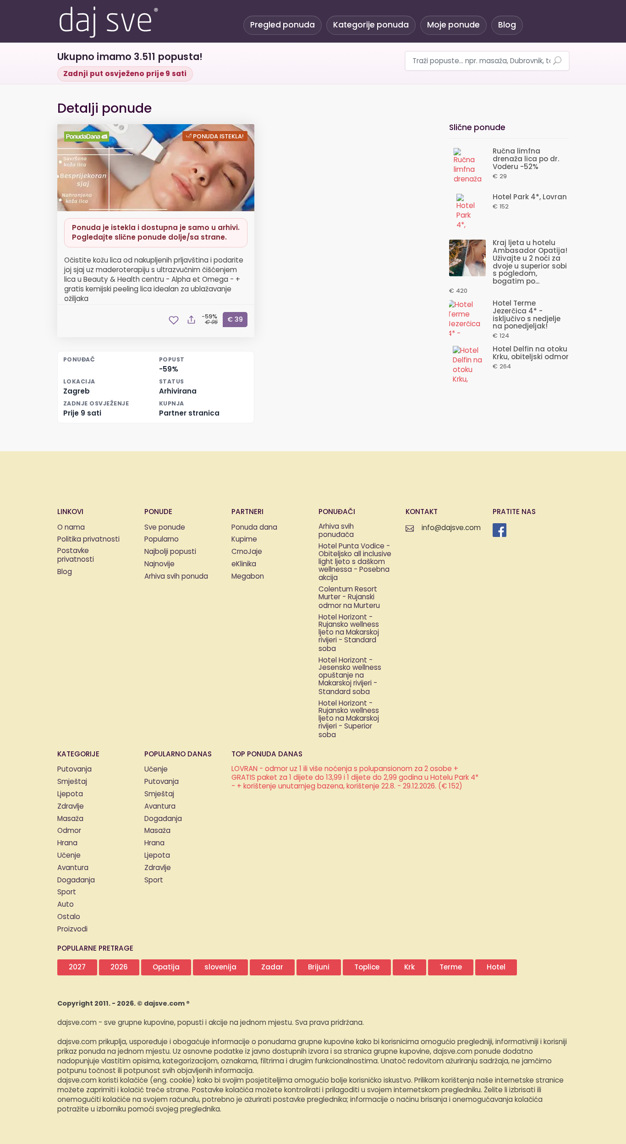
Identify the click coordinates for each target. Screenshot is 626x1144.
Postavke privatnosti (75, 555)
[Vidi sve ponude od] (88, 136)
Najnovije (159, 564)
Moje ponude (453, 25)
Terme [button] (450, 967)
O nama (71, 527)
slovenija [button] (220, 967)
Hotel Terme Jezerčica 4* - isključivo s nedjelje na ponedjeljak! (526, 315)
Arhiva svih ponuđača (336, 531)
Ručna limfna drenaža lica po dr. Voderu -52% (526, 159)
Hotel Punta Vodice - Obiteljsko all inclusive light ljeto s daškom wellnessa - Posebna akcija (354, 562)
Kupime (244, 539)
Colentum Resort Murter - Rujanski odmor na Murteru (349, 598)
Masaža (70, 819)
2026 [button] (119, 967)
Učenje (69, 855)
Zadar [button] (272, 967)
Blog (507, 25)
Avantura (72, 868)
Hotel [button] (496, 967)
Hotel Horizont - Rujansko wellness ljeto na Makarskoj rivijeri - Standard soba (348, 633)
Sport (66, 892)
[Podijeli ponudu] (191, 320)
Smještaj (72, 781)
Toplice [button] (366, 967)
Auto (65, 904)
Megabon (247, 576)
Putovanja (74, 769)
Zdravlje (70, 806)
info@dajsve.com (451, 528)
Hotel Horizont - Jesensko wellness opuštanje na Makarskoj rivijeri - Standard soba (349, 676)
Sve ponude (164, 527)
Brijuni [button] (318, 967)
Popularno (161, 539)
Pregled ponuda (282, 25)
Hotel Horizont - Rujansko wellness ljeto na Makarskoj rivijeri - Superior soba (348, 719)
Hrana (67, 843)
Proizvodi (72, 929)
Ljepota (70, 794)
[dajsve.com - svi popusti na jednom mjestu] (108, 21)
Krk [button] (409, 967)
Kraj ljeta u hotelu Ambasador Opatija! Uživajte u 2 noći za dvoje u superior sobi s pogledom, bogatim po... (530, 262)
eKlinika (243, 564)
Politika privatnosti (88, 539)
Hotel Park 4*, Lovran (530, 197)
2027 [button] (77, 967)
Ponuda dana (254, 527)
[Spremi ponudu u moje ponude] (174, 320)
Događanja (76, 880)
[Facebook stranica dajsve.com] (499, 530)
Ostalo (68, 917)
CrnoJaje (246, 551)
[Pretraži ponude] (557, 61)
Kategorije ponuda (371, 25)
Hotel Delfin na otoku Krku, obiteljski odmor (531, 353)
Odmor (69, 831)
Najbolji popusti (170, 551)
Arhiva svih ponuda (176, 576)
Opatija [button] (166, 967)
